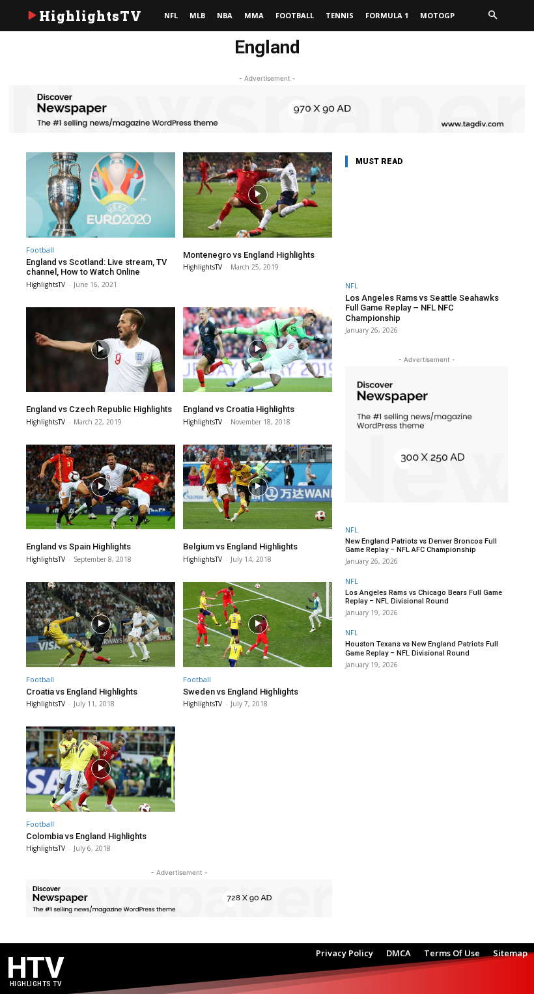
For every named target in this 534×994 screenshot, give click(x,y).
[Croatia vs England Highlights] (100, 624)
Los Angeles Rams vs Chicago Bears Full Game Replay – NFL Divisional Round (423, 596)
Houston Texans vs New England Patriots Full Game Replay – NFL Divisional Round (421, 648)
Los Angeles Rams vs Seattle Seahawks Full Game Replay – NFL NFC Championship (422, 308)
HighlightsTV (45, 284)
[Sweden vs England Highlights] (257, 624)
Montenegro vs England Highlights (249, 255)
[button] (492, 15)
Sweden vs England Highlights (240, 692)
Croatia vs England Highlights (81, 692)
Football (40, 249)
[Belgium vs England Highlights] (257, 487)
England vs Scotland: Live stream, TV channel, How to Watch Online (96, 267)
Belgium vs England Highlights (240, 546)
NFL (351, 285)
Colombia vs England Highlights (86, 836)
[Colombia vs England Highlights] (100, 769)
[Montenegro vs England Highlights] (257, 195)
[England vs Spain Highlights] (100, 487)
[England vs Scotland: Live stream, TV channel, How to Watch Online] (100, 195)
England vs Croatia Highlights (238, 409)
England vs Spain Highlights (78, 546)
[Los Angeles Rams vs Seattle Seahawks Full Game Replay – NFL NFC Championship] (426, 226)
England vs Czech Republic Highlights (99, 409)
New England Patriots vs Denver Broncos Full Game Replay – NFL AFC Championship (421, 545)
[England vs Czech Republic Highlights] (100, 350)
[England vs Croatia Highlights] (257, 350)
